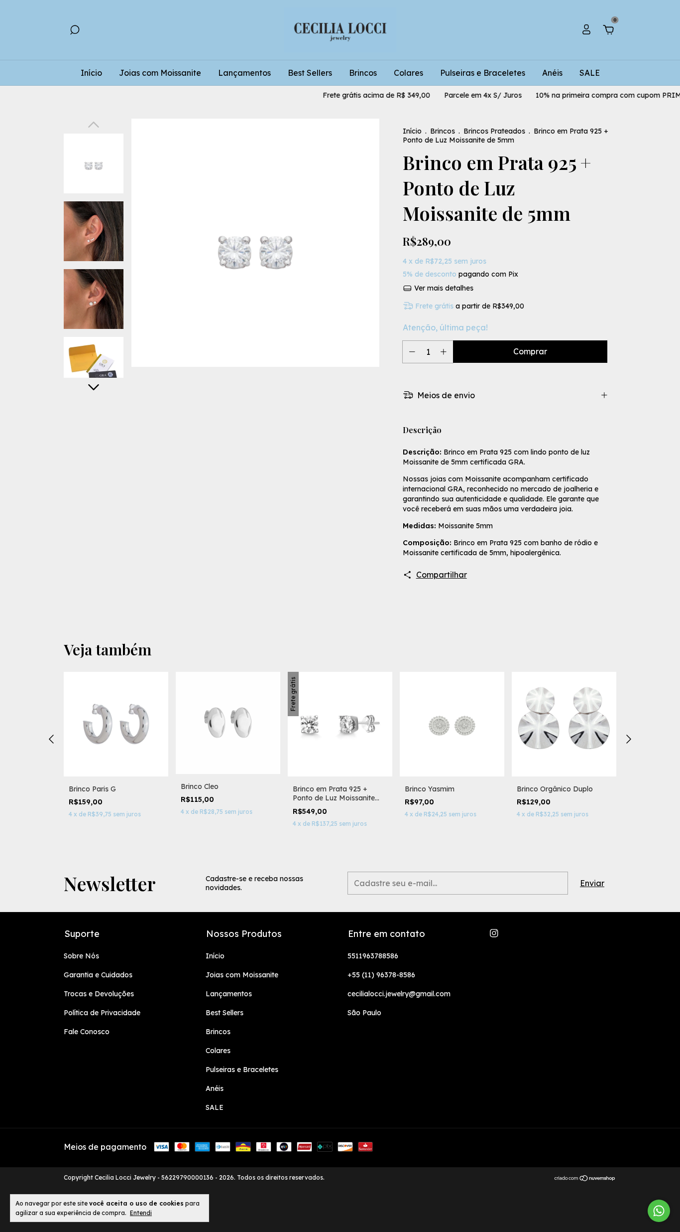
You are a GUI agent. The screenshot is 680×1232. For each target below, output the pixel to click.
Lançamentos (244, 73)
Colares (408, 73)
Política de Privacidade (102, 1012)
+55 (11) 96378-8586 (381, 974)
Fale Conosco (87, 1031)
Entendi (141, 1213)
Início (91, 73)
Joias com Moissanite (160, 73)
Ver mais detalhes (442, 288)
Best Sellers (310, 73)
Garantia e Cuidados (98, 974)
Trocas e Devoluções (99, 993)
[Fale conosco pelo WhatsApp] (659, 1211)
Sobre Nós (81, 955)
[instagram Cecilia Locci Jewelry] (494, 933)
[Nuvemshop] (585, 1179)
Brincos (363, 73)
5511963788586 (372, 955)
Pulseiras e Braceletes (482, 73)
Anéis (552, 73)
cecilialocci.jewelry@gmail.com (399, 993)
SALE (589, 73)
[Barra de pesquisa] (75, 30)
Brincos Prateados (494, 131)
